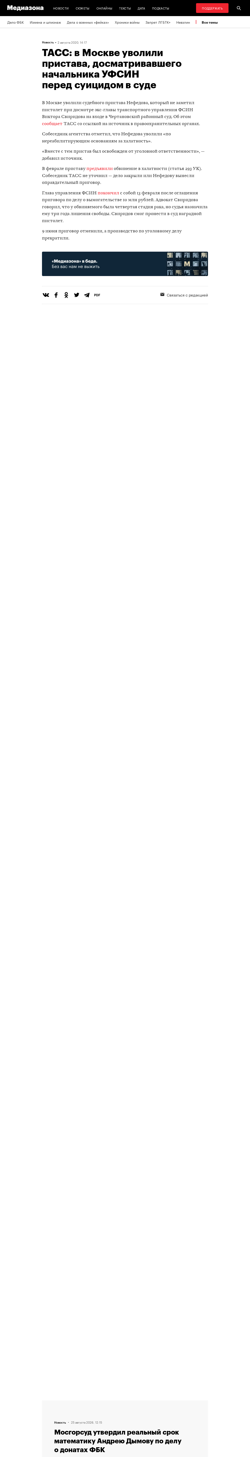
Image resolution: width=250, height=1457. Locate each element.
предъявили (99, 169)
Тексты (125, 8)
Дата (141, 8)
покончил (108, 193)
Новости (61, 8)
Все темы (210, 22)
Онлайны (104, 8)
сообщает (52, 124)
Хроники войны (127, 22)
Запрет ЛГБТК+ (158, 22)
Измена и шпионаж (45, 22)
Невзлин (183, 22)
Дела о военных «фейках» (88, 22)
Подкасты (160, 8)
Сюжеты (83, 8)
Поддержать (212, 8)
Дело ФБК (15, 22)
